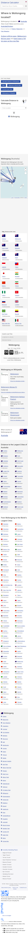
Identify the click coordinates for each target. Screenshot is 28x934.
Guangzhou (20, 529)
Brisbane (17, 248)
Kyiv (6, 871)
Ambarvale (5, 799)
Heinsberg (7, 874)
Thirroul (5, 755)
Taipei (16, 267)
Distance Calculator (10, 2)
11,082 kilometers (19, 287)
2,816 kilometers (19, 259)
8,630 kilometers (6, 287)
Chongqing (20, 610)
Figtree (14, 29)
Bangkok (19, 656)
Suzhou (5, 631)
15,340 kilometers (19, 306)
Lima (4, 605)
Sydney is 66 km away (9, 36)
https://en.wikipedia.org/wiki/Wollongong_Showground (18, 420)
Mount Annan (6, 825)
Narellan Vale (6, 828)
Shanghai (5, 524)
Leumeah (5, 822)
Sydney (4, 239)
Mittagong (5, 793)
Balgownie (19, 29)
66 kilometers (5, 240)
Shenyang (20, 620)
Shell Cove (5, 774)
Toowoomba (6, 486)
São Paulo (4, 314)
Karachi (19, 549)
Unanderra (5, 726)
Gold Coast (5, 248)
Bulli (4, 742)
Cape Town (20, 671)
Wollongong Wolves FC (9, 387)
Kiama (4, 780)
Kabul (4, 692)
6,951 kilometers (19, 269)
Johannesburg (21, 641)
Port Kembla (6, 732)
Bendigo (5, 496)
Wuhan (5, 559)
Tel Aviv (6, 857)
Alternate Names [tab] (6, 340)
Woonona (5, 739)
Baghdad (5, 615)
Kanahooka (6, 745)
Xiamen (19, 682)
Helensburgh (6, 783)
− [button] (25, 170)
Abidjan (5, 636)
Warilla (4, 758)
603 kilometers (18, 240)
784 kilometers (18, 250)
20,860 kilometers (19, 325)
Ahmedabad (20, 631)
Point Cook (20, 507)
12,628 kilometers (6, 297)
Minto (4, 838)
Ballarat (5, 491)
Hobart (5, 476)
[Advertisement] (14, 58)
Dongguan (6, 570)
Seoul (18, 564)
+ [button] (25, 168)
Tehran (17, 286)
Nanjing (19, 575)
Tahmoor (5, 787)
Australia (24, 21)
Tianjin (5, 554)
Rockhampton (7, 501)
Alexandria (6, 651)
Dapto (4, 751)
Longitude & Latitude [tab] (7, 337)
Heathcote (5, 809)
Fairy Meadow (5, 31)
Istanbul (17, 295)
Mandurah (20, 491)
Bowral (4, 806)
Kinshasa (5, 534)
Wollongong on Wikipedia (8, 93)
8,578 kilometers (19, 278)
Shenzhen (5, 529)
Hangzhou (6, 580)
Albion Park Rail (7, 767)
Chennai (19, 677)
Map (3, 85)
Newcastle (20, 466)
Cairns (5, 481)
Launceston (20, 496)
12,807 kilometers (19, 297)
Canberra (5, 466)
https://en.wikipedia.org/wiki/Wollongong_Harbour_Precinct (18, 408)
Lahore (19, 636)
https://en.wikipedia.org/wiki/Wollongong (18, 381)
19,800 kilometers (6, 325)
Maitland (5, 507)
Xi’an (4, 575)
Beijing (4, 286)
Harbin (19, 651)
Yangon (19, 687)
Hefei (4, 661)
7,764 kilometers (6, 278)
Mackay (19, 486)
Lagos (3, 295)
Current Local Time (7, 89)
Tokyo (3, 276)
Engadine (5, 819)
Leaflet (12, 197)
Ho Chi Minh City (7, 585)
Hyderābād (6, 626)
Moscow (4, 304)
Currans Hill (6, 831)
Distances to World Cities (15, 85)
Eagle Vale (5, 835)
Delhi (18, 554)
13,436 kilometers (6, 306)
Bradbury (5, 803)
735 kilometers (5, 250)
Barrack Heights (7, 761)
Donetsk (7, 867)
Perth (16, 257)
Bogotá (17, 314)
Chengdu (19, 539)
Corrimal (5, 729)
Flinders (5, 771)
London (17, 304)
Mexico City (18, 323)
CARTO (25, 197)
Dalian (5, 666)
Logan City (6, 471)
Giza (18, 697)
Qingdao (19, 615)
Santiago (19, 666)
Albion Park (6, 777)
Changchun (6, 671)
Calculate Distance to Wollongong (10, 81)
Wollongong (14, 374)
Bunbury (19, 501)
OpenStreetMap (17, 197)
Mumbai (17, 276)
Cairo (18, 570)
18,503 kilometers (19, 316)
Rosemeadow (6, 796)
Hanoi (4, 600)
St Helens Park (6, 790)
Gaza (9, 859)
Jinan (4, 702)
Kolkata (5, 682)
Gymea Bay (6, 841)
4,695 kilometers (6, 269)
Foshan (19, 580)
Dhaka (5, 564)
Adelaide (4, 257)
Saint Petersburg (21, 646)
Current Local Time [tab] (7, 334)
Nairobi (19, 692)
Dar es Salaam (7, 646)
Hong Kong (6, 610)
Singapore (6, 641)
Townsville (20, 476)
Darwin (19, 481)
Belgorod (6, 852)
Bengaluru (6, 595)
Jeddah (5, 677)
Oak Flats (5, 764)
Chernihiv (7, 869)
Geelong (19, 471)
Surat (4, 687)
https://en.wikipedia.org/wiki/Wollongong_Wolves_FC (13, 392)
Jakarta (4, 267)
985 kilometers (5, 259)
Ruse (4, 812)
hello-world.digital (6, 915)
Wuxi (4, 697)
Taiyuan (19, 702)
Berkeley (5, 735)
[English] (26, 1)
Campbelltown (6, 815)
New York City (6, 323)
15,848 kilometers (6, 316)
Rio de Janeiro (21, 626)
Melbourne (18, 239)
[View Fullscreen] (26, 173)
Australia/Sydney (7, 26)
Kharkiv (6, 864)
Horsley (5, 748)
